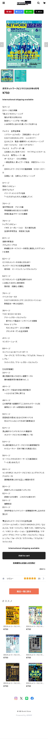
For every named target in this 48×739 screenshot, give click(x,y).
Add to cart (24, 555)
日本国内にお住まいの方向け (24, 563)
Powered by (21, 715)
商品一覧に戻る (24, 591)
